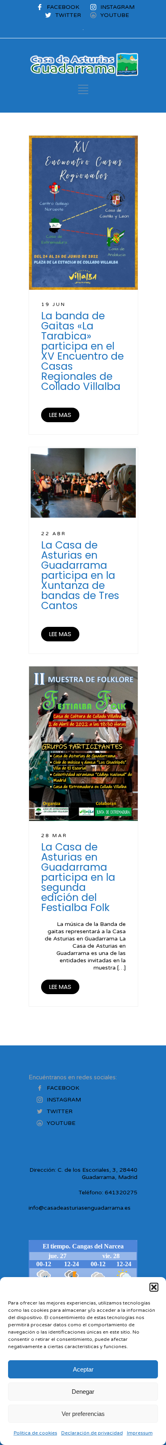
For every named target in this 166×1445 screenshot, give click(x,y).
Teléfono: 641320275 (108, 1192)
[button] (154, 1287)
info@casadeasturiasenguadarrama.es (80, 1207)
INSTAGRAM (117, 7)
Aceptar (83, 1369)
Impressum (140, 1433)
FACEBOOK (63, 7)
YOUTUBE (114, 15)
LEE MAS (60, 414)
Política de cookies (35, 1433)
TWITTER (68, 15)
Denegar (83, 1391)
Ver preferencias (83, 1413)
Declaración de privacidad (92, 1433)
